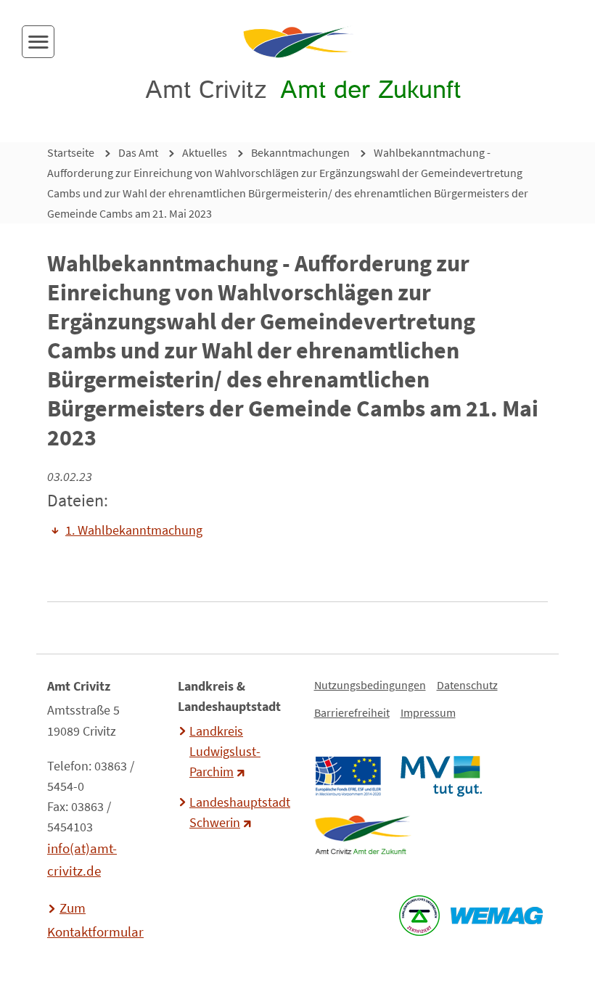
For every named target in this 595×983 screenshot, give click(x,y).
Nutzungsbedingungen (370, 685)
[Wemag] (496, 915)
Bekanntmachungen (300, 152)
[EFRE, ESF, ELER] (347, 776)
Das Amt (138, 152)
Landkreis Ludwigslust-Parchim (224, 751)
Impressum (428, 712)
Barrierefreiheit (352, 712)
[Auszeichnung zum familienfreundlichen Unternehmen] (419, 915)
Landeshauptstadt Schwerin (238, 812)
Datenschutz (467, 685)
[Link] (362, 835)
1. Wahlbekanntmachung (133, 530)
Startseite (70, 152)
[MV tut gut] (441, 776)
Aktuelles (204, 152)
